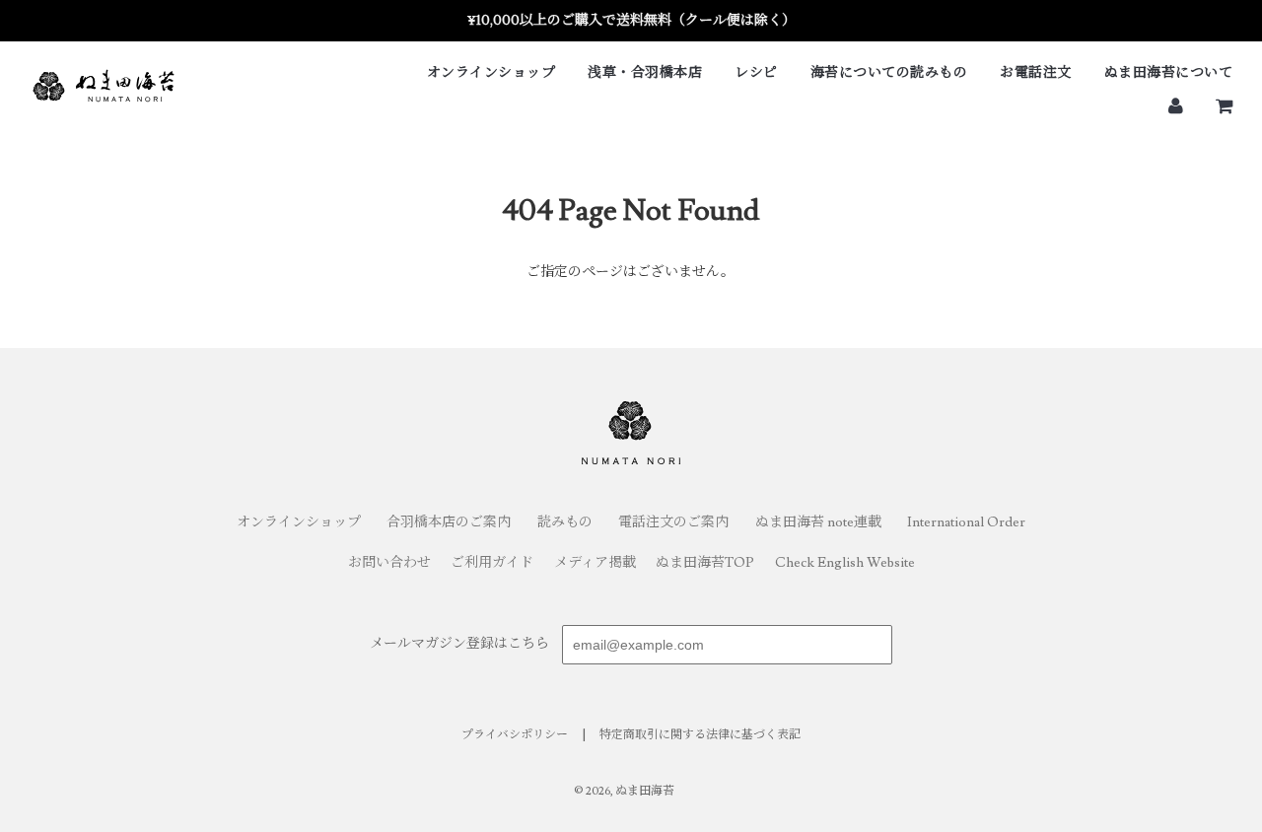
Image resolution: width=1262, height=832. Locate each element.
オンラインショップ (491, 73)
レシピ (756, 73)
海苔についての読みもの (889, 73)
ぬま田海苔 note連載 (818, 522)
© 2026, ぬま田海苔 (624, 791)
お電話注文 (1036, 73)
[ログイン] (1175, 105)
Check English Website (845, 563)
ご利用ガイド (492, 563)
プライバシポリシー (514, 735)
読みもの (565, 522)
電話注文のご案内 (673, 522)
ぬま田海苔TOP (705, 563)
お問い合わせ (389, 563)
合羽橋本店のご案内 (448, 522)
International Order (966, 522)
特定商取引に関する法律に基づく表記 (700, 735)
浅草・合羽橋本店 (645, 73)
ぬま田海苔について (1168, 73)
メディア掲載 (595, 563)
